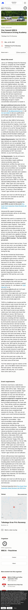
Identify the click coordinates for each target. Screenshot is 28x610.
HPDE (2, 7)
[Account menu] (25, 3)
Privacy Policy (13, 602)
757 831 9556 (5, 113)
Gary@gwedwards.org (15, 111)
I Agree (3, 608)
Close (15, 608)
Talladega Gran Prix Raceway (9, 36)
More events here (22, 494)
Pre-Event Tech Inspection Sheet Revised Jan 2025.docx (13, 206)
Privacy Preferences (5, 605)
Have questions (22, 52)
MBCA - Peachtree (6, 8)
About (14, 563)
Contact (14, 557)
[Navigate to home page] (3, 2)
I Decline (9, 608)
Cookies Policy (4, 602)
